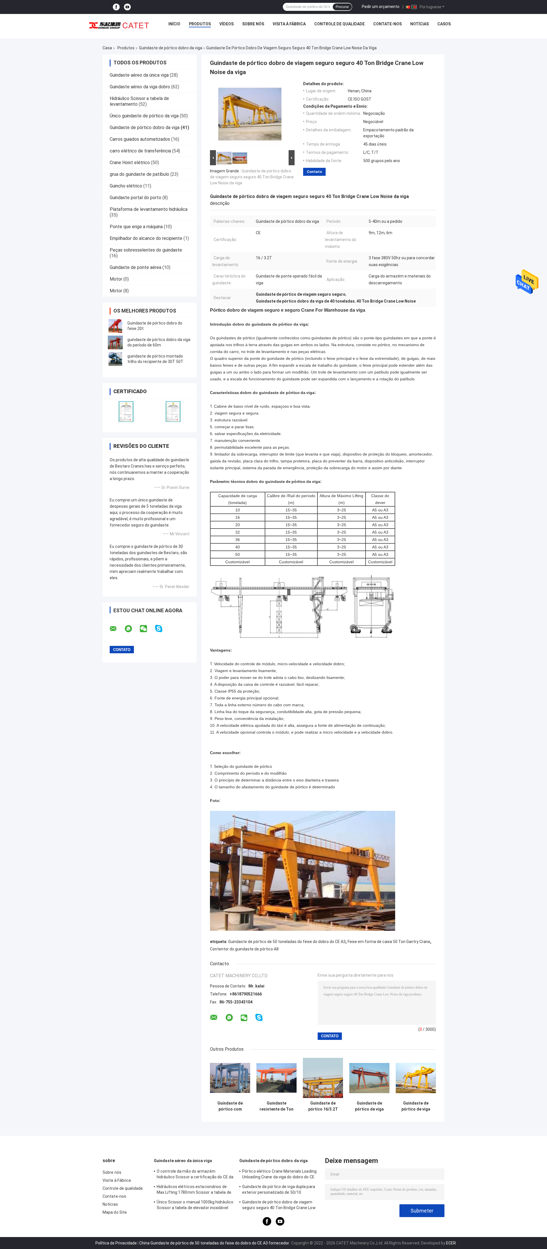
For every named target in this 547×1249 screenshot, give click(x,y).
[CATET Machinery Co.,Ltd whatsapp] (132, 628)
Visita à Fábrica (289, 24)
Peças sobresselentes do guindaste (146, 250)
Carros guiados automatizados (140, 139)
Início (174, 24)
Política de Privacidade (116, 1243)
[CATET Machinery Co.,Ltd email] (117, 628)
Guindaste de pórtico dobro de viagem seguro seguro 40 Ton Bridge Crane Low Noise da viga (252, 177)
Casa (107, 48)
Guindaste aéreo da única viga (139, 75)
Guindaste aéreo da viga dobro (140, 86)
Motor (116, 279)
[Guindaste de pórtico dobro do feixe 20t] (115, 326)
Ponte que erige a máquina (136, 226)
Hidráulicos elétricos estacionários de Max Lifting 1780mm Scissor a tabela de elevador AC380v (194, 1190)
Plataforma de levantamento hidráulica (148, 209)
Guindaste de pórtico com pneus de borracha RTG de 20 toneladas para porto (230, 1106)
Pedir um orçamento (380, 6)
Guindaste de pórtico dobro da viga (170, 48)
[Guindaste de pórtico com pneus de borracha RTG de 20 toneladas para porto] (230, 1078)
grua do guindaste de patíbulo (139, 174)
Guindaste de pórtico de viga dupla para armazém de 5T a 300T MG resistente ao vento (369, 1106)
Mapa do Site (115, 1212)
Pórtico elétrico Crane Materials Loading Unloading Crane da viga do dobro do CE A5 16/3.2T (279, 1175)
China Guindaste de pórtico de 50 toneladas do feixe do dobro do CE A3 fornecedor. (215, 1243)
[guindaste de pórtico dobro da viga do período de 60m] (115, 342)
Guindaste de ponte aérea (135, 267)
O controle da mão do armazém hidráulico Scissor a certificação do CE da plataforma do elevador (195, 1175)
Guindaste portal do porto (135, 197)
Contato (314, 172)
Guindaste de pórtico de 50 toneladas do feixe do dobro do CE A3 (287, 941)
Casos (444, 24)
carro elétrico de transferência (140, 151)
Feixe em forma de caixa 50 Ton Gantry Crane (389, 941)
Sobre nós (253, 24)
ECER (451, 1243)
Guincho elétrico (126, 186)
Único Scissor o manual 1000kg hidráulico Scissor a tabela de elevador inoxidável (195, 1205)
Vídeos (226, 24)
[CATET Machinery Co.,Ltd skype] (162, 628)
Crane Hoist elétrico (130, 162)
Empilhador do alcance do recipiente (146, 238)
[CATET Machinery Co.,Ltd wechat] (147, 628)
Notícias (419, 24)
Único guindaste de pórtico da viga (144, 116)
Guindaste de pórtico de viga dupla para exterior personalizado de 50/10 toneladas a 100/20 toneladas (416, 1106)
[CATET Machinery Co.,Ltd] (119, 25)
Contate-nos (387, 24)
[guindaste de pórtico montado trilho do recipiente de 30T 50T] (115, 359)
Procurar (342, 7)
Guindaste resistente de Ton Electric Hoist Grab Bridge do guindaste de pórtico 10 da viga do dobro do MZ (277, 1106)
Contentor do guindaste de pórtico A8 (244, 949)
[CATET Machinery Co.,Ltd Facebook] (116, 7)
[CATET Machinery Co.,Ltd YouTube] (127, 7)
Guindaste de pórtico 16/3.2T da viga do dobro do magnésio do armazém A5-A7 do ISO (323, 1106)
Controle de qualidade (339, 24)
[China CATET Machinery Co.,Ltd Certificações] (126, 411)
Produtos (200, 24)
